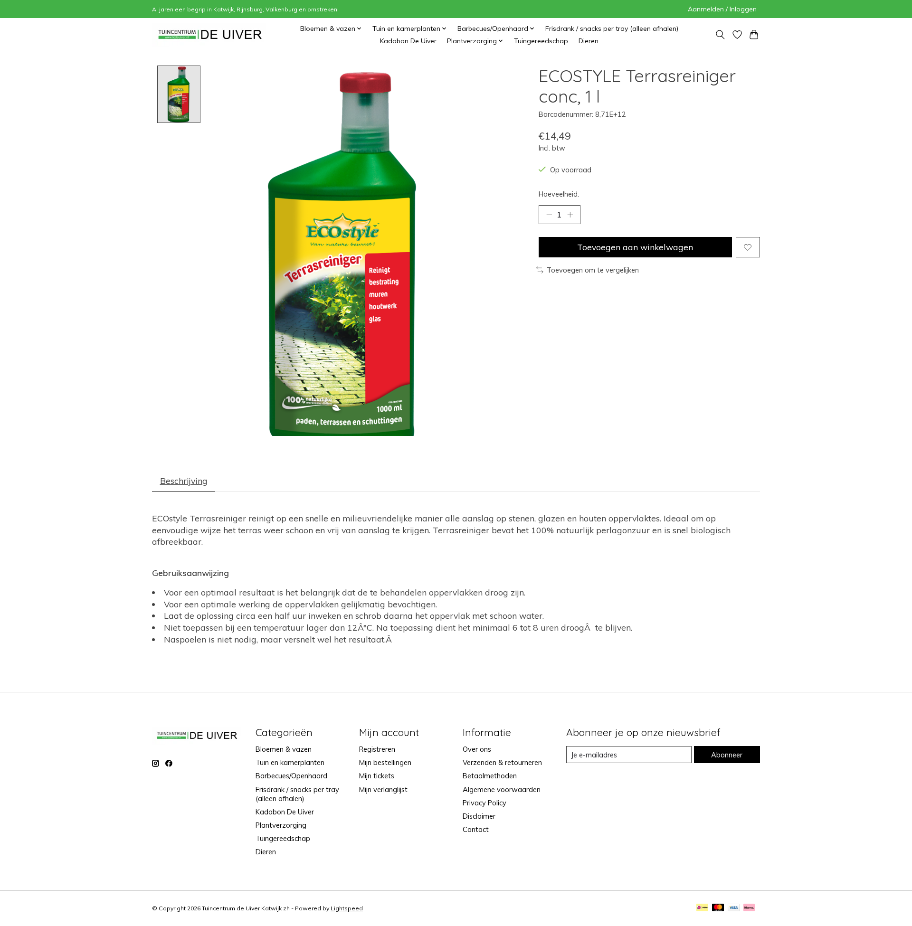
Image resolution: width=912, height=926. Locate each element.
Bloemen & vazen (284, 749)
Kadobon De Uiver (408, 41)
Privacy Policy (484, 802)
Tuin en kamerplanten (290, 762)
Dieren (588, 41)
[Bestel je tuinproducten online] (210, 34)
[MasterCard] (718, 908)
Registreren (377, 749)
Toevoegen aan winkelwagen (635, 247)
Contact (476, 829)
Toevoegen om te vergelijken (593, 269)
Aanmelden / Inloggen (722, 9)
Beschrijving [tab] (184, 480)
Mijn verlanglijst (383, 789)
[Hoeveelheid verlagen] (549, 214)
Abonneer (726, 754)
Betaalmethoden (490, 775)
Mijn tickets (376, 775)
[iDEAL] (702, 908)
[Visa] (734, 908)
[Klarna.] (749, 908)
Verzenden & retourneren (502, 762)
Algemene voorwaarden (502, 789)
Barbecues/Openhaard (291, 775)
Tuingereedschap (541, 41)
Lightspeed (347, 908)
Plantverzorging (281, 825)
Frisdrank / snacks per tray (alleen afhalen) (611, 28)
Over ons (477, 749)
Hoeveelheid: (559, 193)
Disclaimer (479, 816)
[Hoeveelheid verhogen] (570, 214)
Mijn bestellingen (385, 762)
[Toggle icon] (720, 35)
